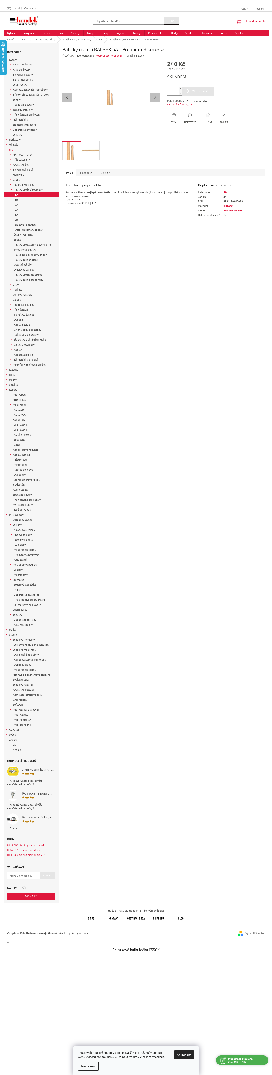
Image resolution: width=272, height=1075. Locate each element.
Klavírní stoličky (23, 624)
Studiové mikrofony (24, 649)
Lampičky (20, 544)
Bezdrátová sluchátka (26, 594)
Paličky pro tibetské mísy (28, 279)
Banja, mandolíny (23, 79)
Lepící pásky (20, 609)
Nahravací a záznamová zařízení (31, 674)
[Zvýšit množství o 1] (180, 89)
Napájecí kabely (22, 509)
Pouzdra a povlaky (23, 304)
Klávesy (13, 369)
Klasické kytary (21, 69)
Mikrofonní (19, 404)
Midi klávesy (21, 714)
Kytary (13, 59)
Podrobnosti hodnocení (109, 55)
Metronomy (21, 574)
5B (16, 199)
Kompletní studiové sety (27, 694)
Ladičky (18, 569)
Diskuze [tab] (105, 172)
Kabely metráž (21, 454)
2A (16, 209)
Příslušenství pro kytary (26, 114)
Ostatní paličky (23, 264)
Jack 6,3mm (21, 424)
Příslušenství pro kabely (27, 499)
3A (16, 214)
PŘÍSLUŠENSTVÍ (22, 159)
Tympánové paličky (25, 249)
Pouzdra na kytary (23, 104)
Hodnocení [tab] (86, 172)
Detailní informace (178, 104)
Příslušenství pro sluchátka (29, 599)
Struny (17, 99)
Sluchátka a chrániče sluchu (30, 339)
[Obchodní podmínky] (158, 917)
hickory (228, 205)
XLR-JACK (20, 414)
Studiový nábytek (23, 684)
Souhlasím (184, 1055)
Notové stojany (23, 534)
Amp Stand (20, 559)
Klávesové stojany (24, 529)
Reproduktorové (23, 469)
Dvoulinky (20, 474)
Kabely (18, 349)
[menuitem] (11, 33)
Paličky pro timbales (26, 259)
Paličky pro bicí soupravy (28, 189)
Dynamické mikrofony (26, 654)
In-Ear (17, 589)
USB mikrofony (22, 664)
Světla (12, 734)
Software (18, 704)
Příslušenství (20, 309)
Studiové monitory (24, 639)
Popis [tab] (69, 172)
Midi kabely (19, 394)
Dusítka (18, 319)
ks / (31, 896)
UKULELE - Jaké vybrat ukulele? (25, 845)
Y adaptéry (19, 484)
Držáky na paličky (24, 269)
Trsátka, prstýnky (23, 109)
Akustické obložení (24, 689)
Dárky (12, 629)
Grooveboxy (20, 699)
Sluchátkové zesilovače (27, 604)
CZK (243, 8)
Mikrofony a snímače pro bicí (29, 364)
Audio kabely (20, 489)
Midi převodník (22, 724)
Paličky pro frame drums (28, 274)
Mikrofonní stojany (25, 549)
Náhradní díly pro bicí (25, 359)
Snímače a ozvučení (24, 124)
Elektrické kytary (23, 74)
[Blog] (181, 917)
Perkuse (17, 289)
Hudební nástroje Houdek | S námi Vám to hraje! (136, 910)
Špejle (17, 239)
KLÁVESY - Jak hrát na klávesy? (25, 849)
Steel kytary (20, 84)
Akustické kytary (22, 64)
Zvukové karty (21, 679)
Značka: (135, 55)
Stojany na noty (24, 539)
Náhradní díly (20, 119)
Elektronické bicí (23, 169)
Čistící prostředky (24, 344)
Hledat (171, 20)
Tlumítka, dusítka (24, 314)
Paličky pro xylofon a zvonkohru (32, 244)
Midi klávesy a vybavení (26, 709)
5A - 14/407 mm (232, 210)
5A (16, 194)
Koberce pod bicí (24, 354)
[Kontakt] (113, 917)
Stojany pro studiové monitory (31, 644)
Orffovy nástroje (22, 294)
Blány (16, 284)
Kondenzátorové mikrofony (30, 659)
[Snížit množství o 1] (180, 93)
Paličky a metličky (23, 184)
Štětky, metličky (23, 234)
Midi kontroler (22, 719)
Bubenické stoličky (25, 619)
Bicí (11, 149)
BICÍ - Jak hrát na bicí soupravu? (26, 854)
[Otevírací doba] (136, 917)
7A (16, 204)
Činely (16, 179)
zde (161, 1056)
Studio (13, 634)
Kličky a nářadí (22, 324)
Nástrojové (19, 399)
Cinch (17, 444)
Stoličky (17, 134)
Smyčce (13, 384)
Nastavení (88, 1066)
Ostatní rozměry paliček (29, 229)
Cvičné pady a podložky (27, 329)
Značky (13, 739)
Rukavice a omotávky (26, 334)
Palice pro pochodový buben (30, 254)
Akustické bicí (21, 164)
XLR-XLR (19, 409)
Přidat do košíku (200, 91)
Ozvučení (14, 729)
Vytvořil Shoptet (255, 932)
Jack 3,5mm (21, 429)
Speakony (19, 439)
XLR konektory (22, 434)
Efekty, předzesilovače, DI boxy (31, 94)
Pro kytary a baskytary (26, 554)
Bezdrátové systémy (25, 129)
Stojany (17, 524)
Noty (12, 374)
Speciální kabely (22, 494)
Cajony (17, 299)
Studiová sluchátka (25, 584)
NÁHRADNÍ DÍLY (22, 154)
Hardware (18, 174)
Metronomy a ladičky (25, 564)
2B (16, 219)
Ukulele (13, 144)
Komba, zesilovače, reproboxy (30, 89)
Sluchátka (18, 579)
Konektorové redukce (25, 449)
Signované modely (25, 224)
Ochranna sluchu (23, 519)
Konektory (19, 419)
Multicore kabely (23, 504)
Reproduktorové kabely (26, 479)
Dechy (13, 379)
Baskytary (15, 139)
